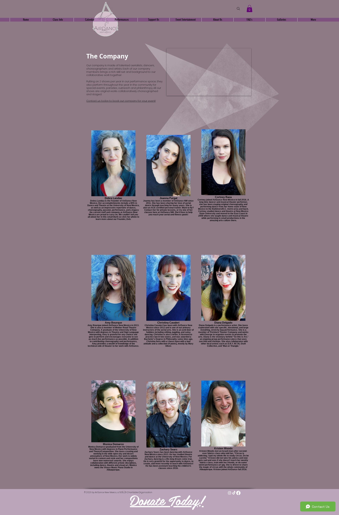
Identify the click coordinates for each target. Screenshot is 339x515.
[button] (249, 8)
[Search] (238, 8)
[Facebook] (238, 493)
